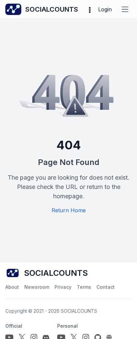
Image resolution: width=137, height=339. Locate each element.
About (12, 287)
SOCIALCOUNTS (79, 311)
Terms (84, 287)
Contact (105, 287)
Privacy (63, 287)
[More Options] (89, 9)
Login (105, 9)
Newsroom (36, 287)
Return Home (69, 210)
